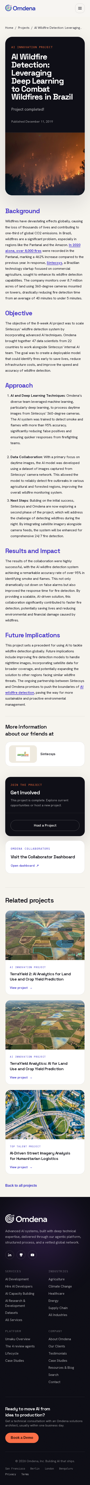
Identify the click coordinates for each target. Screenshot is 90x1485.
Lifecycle (12, 1353)
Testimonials (57, 1353)
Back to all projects (21, 1185)
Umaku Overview (17, 1339)
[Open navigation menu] (80, 8)
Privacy (10, 1474)
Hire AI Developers (19, 1286)
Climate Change (60, 1286)
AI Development (17, 1279)
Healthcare (56, 1293)
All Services (13, 1320)
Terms (25, 1474)
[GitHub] (21, 1254)
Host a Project (45, 825)
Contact (54, 1382)
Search (53, 1375)
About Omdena (59, 1339)
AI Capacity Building (19, 1293)
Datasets (11, 1313)
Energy (53, 1301)
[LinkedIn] (9, 1254)
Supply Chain (58, 1308)
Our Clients (56, 1346)
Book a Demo (22, 1437)
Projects (23, 28)
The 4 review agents (20, 1346)
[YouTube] (32, 1254)
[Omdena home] (20, 8)
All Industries (57, 1315)
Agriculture (56, 1279)
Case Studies (14, 1360)
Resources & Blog (61, 1367)
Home (9, 28)
